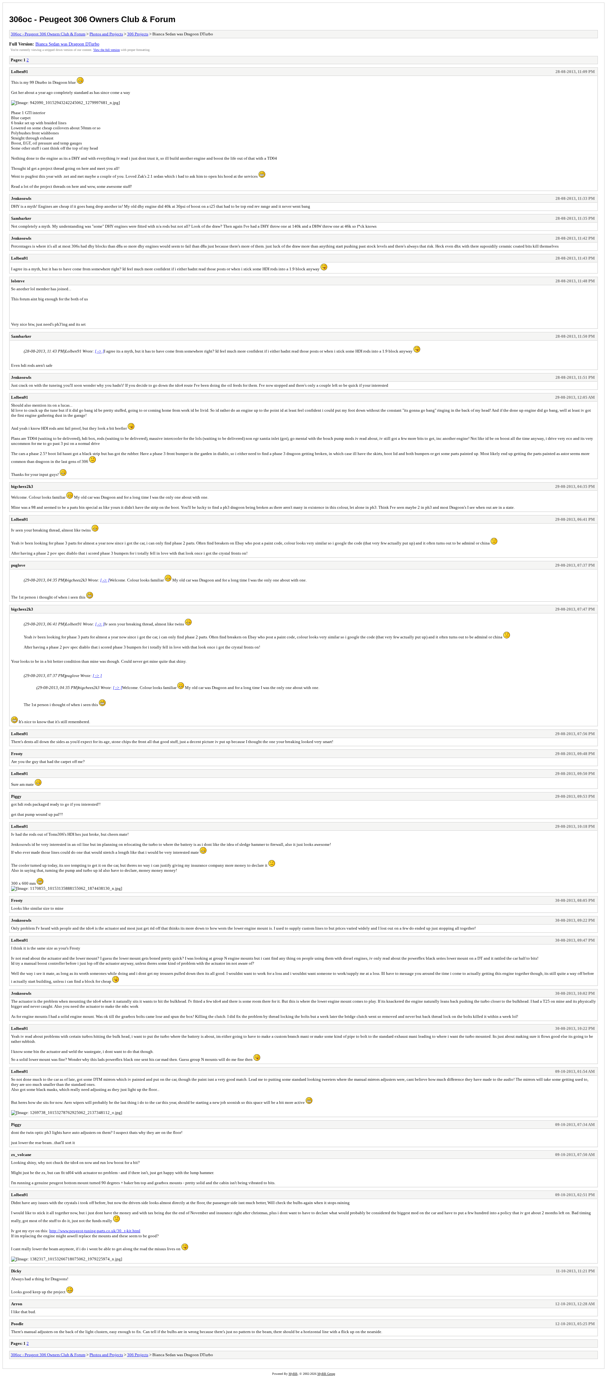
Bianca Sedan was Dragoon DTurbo (67, 43)
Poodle (17, 1323)
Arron (16, 1303)
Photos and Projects (106, 34)
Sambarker (21, 218)
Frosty (17, 753)
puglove (18, 565)
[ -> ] (99, 351)
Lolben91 (19, 71)
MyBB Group (326, 1373)
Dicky (16, 1271)
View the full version (106, 50)
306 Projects (137, 34)
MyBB (293, 1373)
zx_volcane (21, 1154)
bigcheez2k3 (22, 486)
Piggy (16, 796)
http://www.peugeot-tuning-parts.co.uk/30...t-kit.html (94, 1230)
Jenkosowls (21, 198)
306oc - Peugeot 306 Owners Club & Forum (92, 19)
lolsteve (18, 281)
